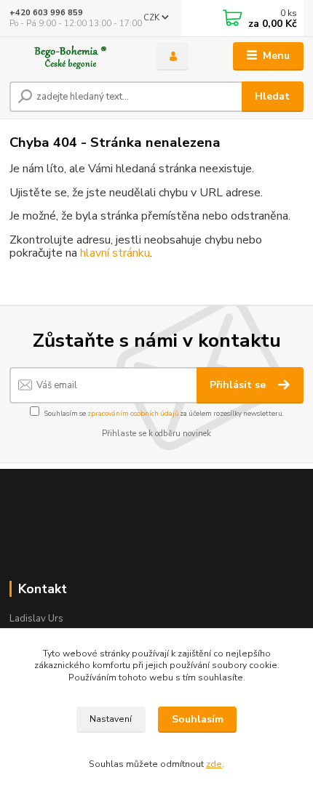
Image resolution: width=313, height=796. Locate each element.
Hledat (272, 96)
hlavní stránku (115, 253)
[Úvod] (70, 56)
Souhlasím (197, 719)
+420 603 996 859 (46, 12)
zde (214, 764)
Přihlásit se (239, 385)
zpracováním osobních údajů (132, 413)
